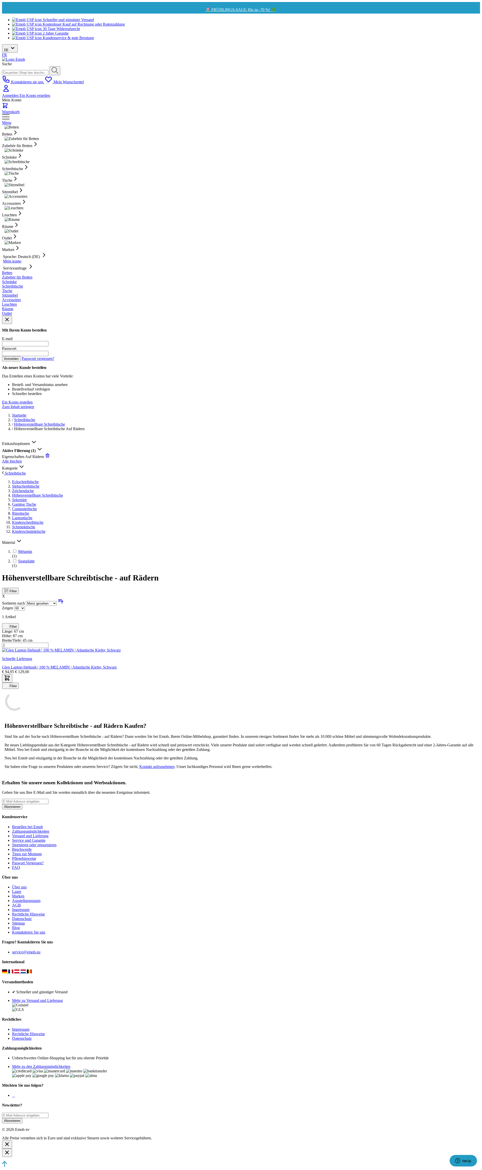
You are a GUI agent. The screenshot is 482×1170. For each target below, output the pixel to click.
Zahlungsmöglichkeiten (30, 831)
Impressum (20, 909)
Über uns (19, 887)
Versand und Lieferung (30, 836)
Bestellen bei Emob (27, 827)
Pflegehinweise (24, 858)
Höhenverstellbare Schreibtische (39, 424)
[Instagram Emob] (13, 1095)
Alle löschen (12, 461)
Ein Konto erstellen (35, 95)
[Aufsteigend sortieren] (61, 603)
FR (4, 55)
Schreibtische (24, 420)
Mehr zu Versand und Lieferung (37, 1000)
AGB (16, 905)
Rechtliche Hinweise (28, 914)
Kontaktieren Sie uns (28, 932)
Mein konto (12, 261)
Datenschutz (22, 919)
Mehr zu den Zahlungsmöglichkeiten (41, 1066)
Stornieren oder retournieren (34, 845)
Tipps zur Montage (27, 854)
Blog (16, 928)
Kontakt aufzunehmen (156, 766)
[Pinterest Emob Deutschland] (14, 1095)
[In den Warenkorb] (7, 678)
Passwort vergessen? (38, 358)
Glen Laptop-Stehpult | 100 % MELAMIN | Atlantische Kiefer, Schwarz (59, 667)
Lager (16, 891)
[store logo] (13, 59)
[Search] (54, 70)
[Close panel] (7, 320)
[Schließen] (7, 1144)
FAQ (16, 867)
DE (7, 50)
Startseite (19, 415)
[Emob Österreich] (17, 972)
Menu (6, 122)
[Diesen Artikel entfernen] (47, 456)
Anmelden (11, 95)
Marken (18, 896)
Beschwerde (22, 849)
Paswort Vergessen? (28, 863)
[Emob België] (29, 972)
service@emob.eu (26, 952)
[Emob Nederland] (24, 972)
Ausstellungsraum (26, 900)
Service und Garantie (28, 840)
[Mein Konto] (6, 91)
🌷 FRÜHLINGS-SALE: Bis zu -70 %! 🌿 (240, 10)
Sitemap (18, 923)
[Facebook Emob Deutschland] (12, 1095)
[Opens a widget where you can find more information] (463, 1161)
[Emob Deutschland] (5, 972)
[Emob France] (11, 972)
